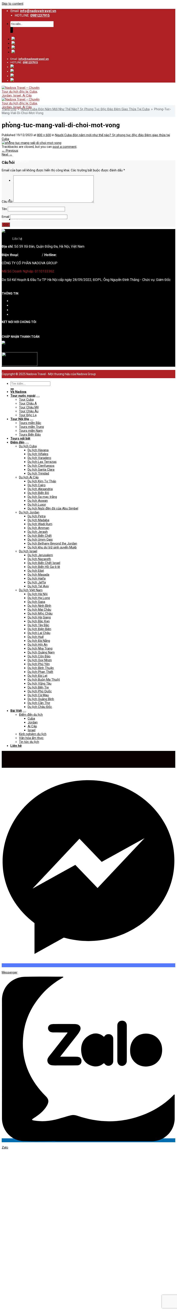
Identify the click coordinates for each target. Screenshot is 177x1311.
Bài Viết (18, 219)
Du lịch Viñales (38, 454)
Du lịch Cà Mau (38, 695)
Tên (4, 209)
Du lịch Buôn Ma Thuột (44, 680)
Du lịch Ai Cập (29, 477)
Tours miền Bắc (30, 423)
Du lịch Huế (36, 637)
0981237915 (40, 15)
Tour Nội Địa (21, 161)
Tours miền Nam (31, 431)
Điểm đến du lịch (31, 715)
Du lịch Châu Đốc (40, 707)
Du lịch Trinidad (38, 473)
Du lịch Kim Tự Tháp (42, 481)
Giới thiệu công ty (23, 301)
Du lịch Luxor (37, 505)
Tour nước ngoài (22, 396)
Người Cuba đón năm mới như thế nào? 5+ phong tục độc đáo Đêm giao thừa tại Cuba (85, 109)
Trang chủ (9, 109)
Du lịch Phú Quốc (40, 691)
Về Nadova (18, 392)
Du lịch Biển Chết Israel (44, 563)
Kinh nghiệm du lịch (32, 734)
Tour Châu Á (28, 403)
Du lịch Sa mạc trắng (42, 497)
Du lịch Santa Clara (41, 470)
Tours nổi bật (20, 438)
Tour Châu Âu (28, 411)
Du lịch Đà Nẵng (39, 641)
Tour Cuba (26, 399)
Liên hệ (15, 314)
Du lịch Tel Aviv (38, 586)
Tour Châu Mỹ (29, 407)
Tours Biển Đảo (30, 434)
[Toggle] (38, 396)
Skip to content (12, 4)
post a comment (64, 147)
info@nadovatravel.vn (38, 11)
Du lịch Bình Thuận (41, 668)
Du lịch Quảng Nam (41, 652)
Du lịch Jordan (29, 512)
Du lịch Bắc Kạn (39, 621)
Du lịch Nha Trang (40, 648)
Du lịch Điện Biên (39, 629)
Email (5, 217)
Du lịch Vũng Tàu (39, 683)
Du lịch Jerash (38, 532)
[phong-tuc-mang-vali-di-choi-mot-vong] (31, 143)
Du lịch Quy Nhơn (40, 660)
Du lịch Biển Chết (40, 536)
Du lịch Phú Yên (39, 664)
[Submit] (11, 30)
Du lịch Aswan (38, 501)
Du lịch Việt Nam (31, 590)
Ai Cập (32, 726)
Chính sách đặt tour (24, 305)
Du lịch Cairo (37, 485)
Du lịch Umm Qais (40, 540)
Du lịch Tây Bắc (38, 625)
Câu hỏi (7, 202)
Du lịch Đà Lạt (37, 676)
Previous (10, 151)
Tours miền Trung (31, 427)
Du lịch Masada (38, 575)
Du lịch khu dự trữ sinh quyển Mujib (52, 547)
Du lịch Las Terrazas (42, 462)
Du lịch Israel (28, 551)
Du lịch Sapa (36, 602)
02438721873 (30, 255)
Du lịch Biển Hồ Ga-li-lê (44, 567)
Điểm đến (17, 442)
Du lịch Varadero (39, 458)
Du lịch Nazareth (39, 559)
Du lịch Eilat (36, 571)
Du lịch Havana (38, 450)
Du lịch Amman (38, 528)
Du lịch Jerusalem (40, 555)
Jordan (33, 722)
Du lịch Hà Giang (39, 617)
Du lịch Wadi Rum (40, 524)
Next (7, 154)
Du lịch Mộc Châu (40, 613)
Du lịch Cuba (28, 446)
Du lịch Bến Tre (38, 687)
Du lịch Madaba (38, 520)
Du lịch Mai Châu (39, 610)
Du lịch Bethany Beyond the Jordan (52, 543)
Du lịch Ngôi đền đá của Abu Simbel (53, 508)
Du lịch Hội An (37, 645)
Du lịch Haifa (37, 578)
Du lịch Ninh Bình (39, 606)
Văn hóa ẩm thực (31, 738)
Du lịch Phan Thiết (40, 672)
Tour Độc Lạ (27, 415)
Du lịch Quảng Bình (41, 699)
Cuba (31, 718)
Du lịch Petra (37, 516)
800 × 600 (44, 135)
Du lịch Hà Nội (37, 594)
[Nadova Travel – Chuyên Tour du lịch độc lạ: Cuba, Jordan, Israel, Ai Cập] (22, 239)
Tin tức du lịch (29, 742)
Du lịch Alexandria (40, 489)
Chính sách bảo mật (25, 310)
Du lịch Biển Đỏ (38, 493)
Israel (31, 730)
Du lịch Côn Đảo (39, 656)
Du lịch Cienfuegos (41, 466)
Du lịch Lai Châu (39, 633)
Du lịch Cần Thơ (39, 703)
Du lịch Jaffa (37, 582)
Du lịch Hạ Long (39, 598)
